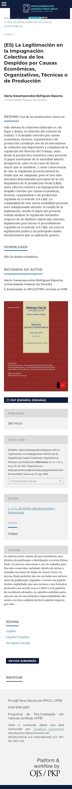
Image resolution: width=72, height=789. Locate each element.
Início (8, 18)
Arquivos (22, 18)
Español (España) (17, 637)
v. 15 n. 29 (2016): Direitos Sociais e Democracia (28, 24)
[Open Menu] (4, 4)
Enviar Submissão (22, 660)
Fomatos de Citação (24, 481)
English (11, 631)
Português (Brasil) (18, 643)
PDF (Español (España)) (27, 400)
